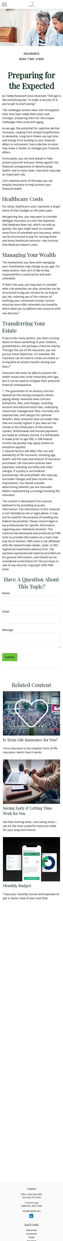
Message (7, 630)
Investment (31, 1233)
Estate (32, 1237)
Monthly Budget (17, 885)
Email (5, 611)
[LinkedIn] (31, 1216)
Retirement (31, 1230)
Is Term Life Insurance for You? (30, 739)
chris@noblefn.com (31, 1211)
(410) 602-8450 (35, 1194)
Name (6, 593)
